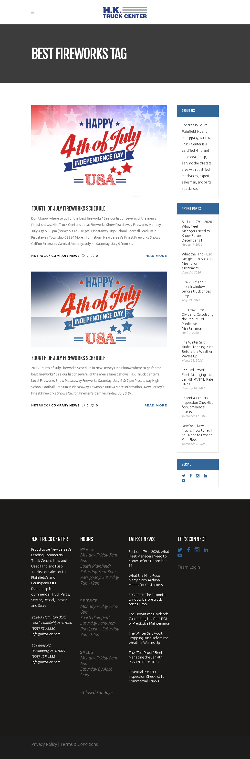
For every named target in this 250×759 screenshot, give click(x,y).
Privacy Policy (44, 744)
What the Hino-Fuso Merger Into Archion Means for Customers (197, 261)
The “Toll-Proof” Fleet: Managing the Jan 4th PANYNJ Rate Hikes (197, 377)
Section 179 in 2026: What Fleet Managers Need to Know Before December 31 (197, 231)
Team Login (188, 567)
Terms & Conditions (79, 744)
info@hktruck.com (45, 634)
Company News (65, 256)
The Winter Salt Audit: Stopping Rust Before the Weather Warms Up (197, 349)
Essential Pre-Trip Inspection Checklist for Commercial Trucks (197, 405)
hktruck (40, 256)
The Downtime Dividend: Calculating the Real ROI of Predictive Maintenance (197, 319)
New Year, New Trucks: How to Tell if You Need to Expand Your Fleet (197, 433)
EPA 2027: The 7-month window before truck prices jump (196, 289)
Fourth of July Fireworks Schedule (68, 208)
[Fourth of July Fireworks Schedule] (99, 150)
